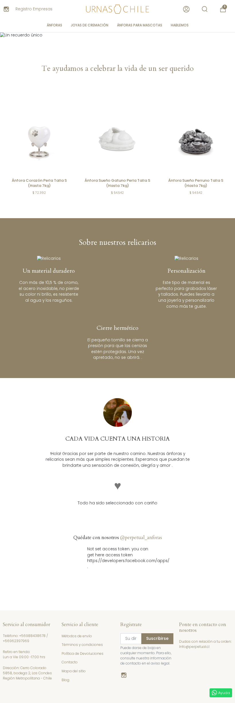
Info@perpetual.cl (194, 646)
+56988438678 (32, 635)
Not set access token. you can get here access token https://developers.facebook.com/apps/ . (117, 558)
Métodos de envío (77, 636)
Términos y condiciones (82, 644)
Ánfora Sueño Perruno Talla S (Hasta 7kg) (195, 183)
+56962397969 (16, 640)
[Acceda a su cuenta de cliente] (186, 9)
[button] (204, 9)
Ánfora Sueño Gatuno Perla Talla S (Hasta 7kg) (117, 183)
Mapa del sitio (74, 671)
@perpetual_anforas (141, 537)
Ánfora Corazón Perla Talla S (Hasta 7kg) (39, 183)
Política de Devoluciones (82, 653)
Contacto (70, 662)
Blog (65, 679)
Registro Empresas (33, 9)
